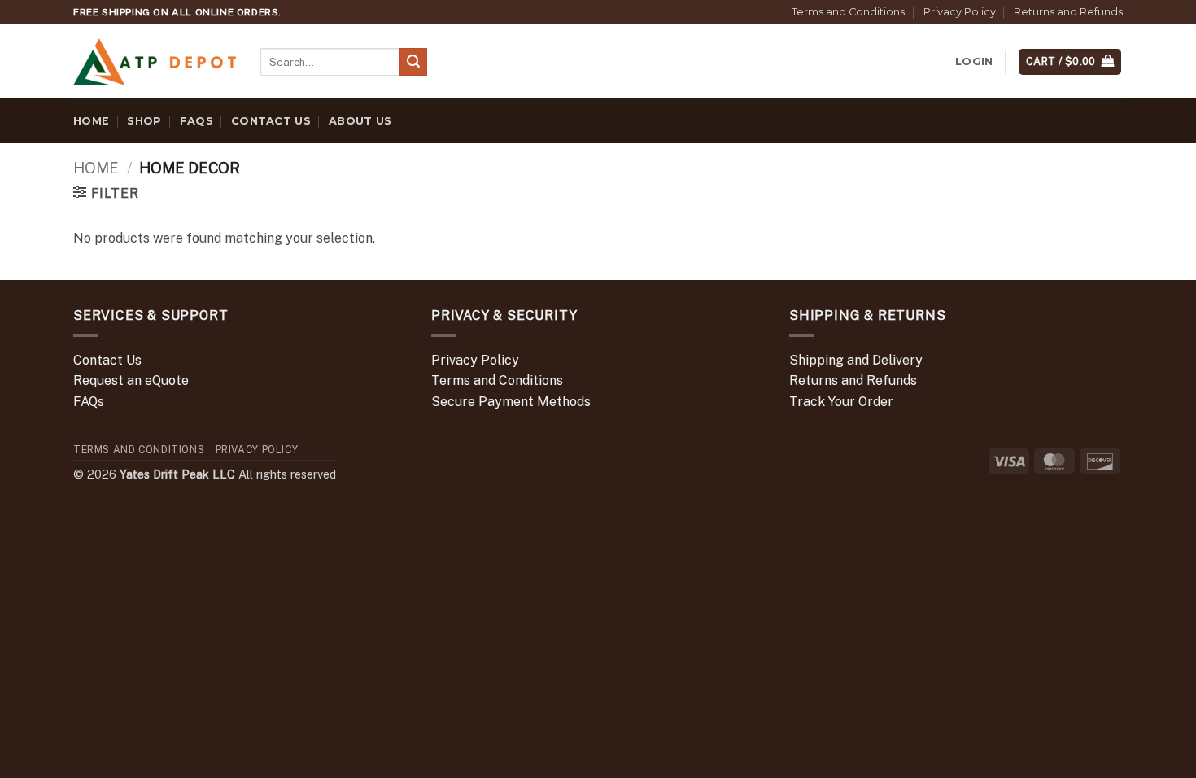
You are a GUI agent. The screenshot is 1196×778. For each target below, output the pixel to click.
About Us (360, 121)
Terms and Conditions (848, 12)
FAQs (196, 121)
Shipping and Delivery (856, 360)
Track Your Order (841, 401)
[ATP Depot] (154, 62)
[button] (974, 62)
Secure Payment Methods (511, 401)
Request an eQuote (131, 380)
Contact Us (271, 121)
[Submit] (413, 62)
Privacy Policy (959, 12)
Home (91, 121)
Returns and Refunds (1068, 12)
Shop (144, 121)
